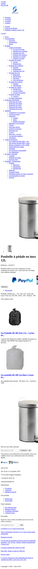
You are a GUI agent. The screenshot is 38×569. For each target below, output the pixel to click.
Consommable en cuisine (17, 176)
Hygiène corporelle (11, 154)
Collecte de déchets (11, 139)
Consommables (10, 38)
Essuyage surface (14, 127)
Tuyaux (11, 132)
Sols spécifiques (18, 80)
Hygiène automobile (15, 98)
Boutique (8, 17)
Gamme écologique (15, 48)
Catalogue (8, 490)
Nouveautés (8, 500)
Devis (7, 37)
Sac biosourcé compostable (17, 150)
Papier (11, 44)
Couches (11, 156)
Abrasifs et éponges (15, 129)
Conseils (7, 23)
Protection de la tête (15, 102)
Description (8, 290)
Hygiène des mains (15, 60)
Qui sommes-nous (10, 507)
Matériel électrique (19, 121)
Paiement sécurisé (10, 492)
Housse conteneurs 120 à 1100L (19, 145)
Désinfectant (17, 168)
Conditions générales (11, 511)
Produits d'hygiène (15, 158)
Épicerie (11, 177)
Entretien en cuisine (19, 57)
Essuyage (12, 40)
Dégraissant (16, 167)
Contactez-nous (10, 513)
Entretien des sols (18, 53)
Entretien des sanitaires (20, 51)
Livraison (8, 19)
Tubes (15, 120)
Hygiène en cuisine (15, 87)
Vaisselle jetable (14, 172)
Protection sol (13, 130)
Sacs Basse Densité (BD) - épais (19, 143)
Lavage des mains (18, 49)
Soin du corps (13, 159)
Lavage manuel (18, 91)
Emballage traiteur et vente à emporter (21, 174)
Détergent (16, 165)
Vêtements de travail (15, 109)
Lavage (15, 62)
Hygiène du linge (14, 94)
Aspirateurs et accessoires (17, 112)
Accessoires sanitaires (16, 136)
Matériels (8, 111)
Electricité (12, 116)
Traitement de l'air (18, 71)
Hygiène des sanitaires (16, 66)
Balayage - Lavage (15, 134)
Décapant (16, 78)
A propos (8, 21)
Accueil (3, 33)
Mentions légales (10, 509)
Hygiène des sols (14, 73)
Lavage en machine (19, 93)
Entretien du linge (18, 58)
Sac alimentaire (14, 152)
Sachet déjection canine (16, 147)
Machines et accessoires (16, 123)
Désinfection (17, 64)
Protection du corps (15, 105)
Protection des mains (15, 103)
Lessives (15, 96)
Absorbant (12, 138)
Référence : (4, 265)
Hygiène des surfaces (15, 82)
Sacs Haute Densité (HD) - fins (19, 141)
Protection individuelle (12, 100)
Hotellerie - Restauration (12, 161)
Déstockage (8, 499)
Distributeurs (13, 42)
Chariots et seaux (14, 114)
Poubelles (12, 149)
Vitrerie (11, 125)
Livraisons (8, 488)
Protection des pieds (15, 107)
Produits (7, 46)
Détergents (16, 75)
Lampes (15, 118)
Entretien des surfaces (20, 55)
